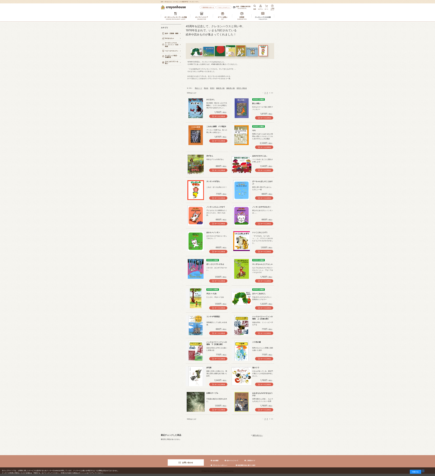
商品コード (198, 88)
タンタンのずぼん (213, 181)
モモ (254, 130)
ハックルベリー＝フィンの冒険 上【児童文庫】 (262, 317)
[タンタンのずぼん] (195, 190)
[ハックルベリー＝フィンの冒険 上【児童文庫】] (241, 325)
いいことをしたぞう (260, 232)
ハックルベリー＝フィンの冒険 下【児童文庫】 (216, 343)
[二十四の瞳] (241, 351)
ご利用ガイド (250, 460)
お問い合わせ (187, 462)
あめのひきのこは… (259, 156)
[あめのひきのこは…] (241, 164)
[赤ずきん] (195, 164)
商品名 (206, 88)
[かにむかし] (195, 108)
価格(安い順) (220, 88)
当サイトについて (232, 460)
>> (272, 93)
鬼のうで (255, 367)
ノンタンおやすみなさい (261, 207)
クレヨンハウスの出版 (263, 17)
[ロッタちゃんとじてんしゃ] (241, 269)
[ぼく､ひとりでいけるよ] (195, 269)
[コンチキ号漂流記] (195, 325)
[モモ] (241, 135)
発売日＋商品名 (242, 88)
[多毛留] (195, 376)
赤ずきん (209, 156)
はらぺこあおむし (259, 293)
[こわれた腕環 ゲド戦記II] (195, 135)
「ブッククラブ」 (243, 7)
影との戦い (256, 103)
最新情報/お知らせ (208, 7)
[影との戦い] (241, 108)
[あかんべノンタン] (195, 241)
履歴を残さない (258, 435)
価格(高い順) (230, 88)
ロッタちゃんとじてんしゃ (262, 264)
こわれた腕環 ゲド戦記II (216, 126)
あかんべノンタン (213, 232)
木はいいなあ (211, 293)
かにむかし (210, 99)
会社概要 (216, 460)
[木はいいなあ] (195, 298)
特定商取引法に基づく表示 (246, 465)
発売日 (212, 88)
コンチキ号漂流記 (213, 316)
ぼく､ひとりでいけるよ (215, 264)
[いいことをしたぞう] (241, 241)
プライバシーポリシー (220, 465)
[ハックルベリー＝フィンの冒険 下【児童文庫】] (195, 351)
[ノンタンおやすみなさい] (241, 215)
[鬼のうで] (241, 376)
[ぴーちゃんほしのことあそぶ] (241, 190)
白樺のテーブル (212, 393)
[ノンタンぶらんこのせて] (195, 215)
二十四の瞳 (256, 342)
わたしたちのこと (224, 7)
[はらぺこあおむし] (241, 298)
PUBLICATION (263, 19)
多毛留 (208, 367)
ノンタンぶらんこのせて (215, 207)
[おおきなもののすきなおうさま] (241, 402)
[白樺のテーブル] (195, 402)
